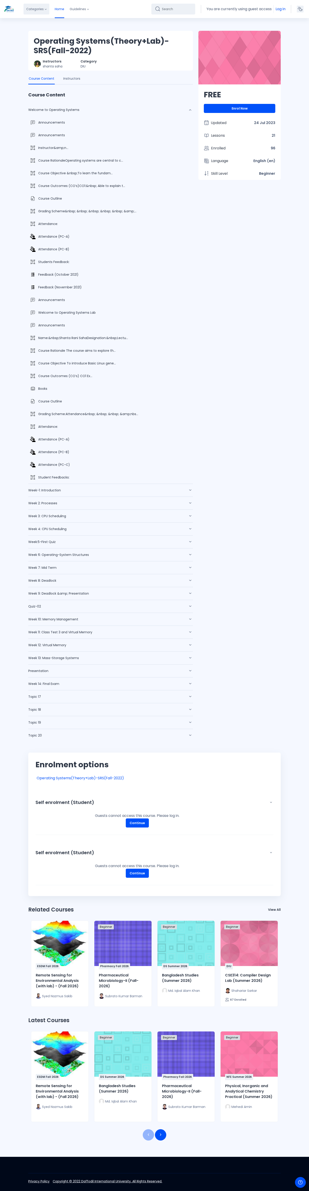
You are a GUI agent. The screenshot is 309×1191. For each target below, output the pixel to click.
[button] (271, 802)
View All (274, 909)
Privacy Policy (39, 1181)
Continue (137, 823)
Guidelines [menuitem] (78, 9)
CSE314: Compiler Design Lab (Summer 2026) (248, 978)
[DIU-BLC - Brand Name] (9, 9)
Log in (280, 9)
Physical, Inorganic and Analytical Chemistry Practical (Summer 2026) (248, 1091)
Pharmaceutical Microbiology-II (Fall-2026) (118, 981)
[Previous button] (148, 1135)
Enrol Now (240, 108)
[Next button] (160, 1135)
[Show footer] (300, 1182)
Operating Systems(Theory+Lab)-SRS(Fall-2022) (80, 778)
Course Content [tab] (41, 78)
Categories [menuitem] (35, 9)
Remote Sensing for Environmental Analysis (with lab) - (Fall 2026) (57, 981)
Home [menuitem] (59, 9)
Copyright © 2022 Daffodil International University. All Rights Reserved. (107, 1181)
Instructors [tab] (71, 78)
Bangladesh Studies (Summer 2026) (180, 978)
